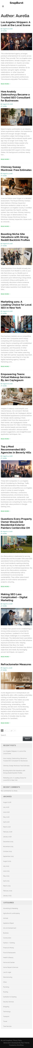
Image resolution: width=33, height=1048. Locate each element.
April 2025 (6, 881)
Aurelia (4, 31)
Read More (5, 84)
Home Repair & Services (10, 967)
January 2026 (7, 837)
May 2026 (6, 817)
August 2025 (7, 861)
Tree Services (7, 1026)
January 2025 (7, 895)
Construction (7, 938)
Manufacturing (7, 977)
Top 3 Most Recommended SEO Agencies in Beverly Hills (16, 449)
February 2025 (7, 891)
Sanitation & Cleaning (9, 997)
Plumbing (6, 987)
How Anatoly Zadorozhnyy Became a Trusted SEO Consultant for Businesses (15, 96)
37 (12, 730)
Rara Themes (25, 1043)
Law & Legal (7, 972)
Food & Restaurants (9, 952)
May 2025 (6, 876)
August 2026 (7, 802)
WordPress (20, 1045)
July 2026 (6, 807)
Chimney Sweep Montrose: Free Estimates (16, 168)
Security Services (8, 1002)
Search (3, 735)
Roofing (5, 992)
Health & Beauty (8, 957)
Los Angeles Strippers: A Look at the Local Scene (15, 24)
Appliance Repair (8, 923)
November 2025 (8, 846)
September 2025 (8, 856)
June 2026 (6, 812)
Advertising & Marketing (10, 908)
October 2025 (7, 851)
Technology (7, 1011)
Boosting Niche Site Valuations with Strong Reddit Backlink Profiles (15, 237)
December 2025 (8, 841)
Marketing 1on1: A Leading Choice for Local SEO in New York (16, 304)
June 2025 (6, 871)
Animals (5, 918)
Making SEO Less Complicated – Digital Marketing (14, 597)
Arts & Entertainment (9, 928)
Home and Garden (9, 962)
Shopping (6, 1006)
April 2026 (6, 822)
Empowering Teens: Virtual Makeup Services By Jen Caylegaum (15, 377)
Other (5, 982)
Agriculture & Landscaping (11, 913)
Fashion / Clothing (9, 943)
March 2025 (6, 886)
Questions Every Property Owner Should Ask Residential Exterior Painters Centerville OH (16, 523)
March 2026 (7, 827)
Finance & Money (8, 947)
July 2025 (6, 866)
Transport (6, 1016)
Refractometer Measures (16, 664)
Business (6, 933)
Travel (5, 1021)
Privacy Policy (17, 1040)
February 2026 (7, 832)
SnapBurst (16, 2)
